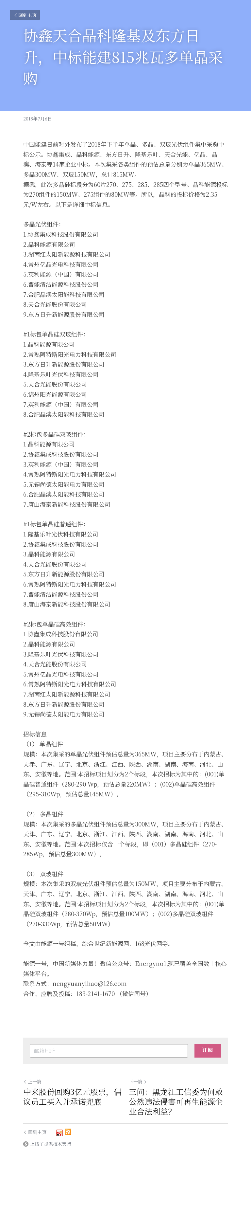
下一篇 (135, 1081)
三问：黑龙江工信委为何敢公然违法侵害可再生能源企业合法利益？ (176, 1101)
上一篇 (35, 1081)
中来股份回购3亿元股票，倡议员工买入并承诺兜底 (72, 1096)
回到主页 (27, 14)
